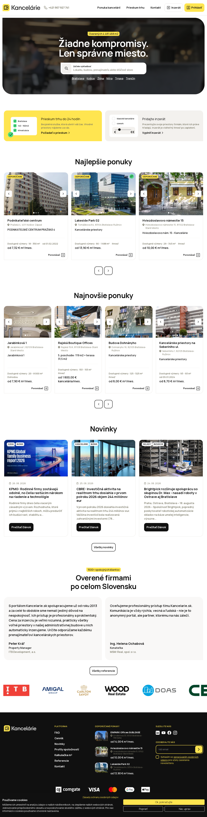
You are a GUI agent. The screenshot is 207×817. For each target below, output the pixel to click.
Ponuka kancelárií (108, 7)
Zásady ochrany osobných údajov (100, 797)
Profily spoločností (66, 749)
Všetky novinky (103, 547)
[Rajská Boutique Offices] (78, 322)
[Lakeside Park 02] (103, 193)
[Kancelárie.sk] (21, 7)
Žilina (100, 78)
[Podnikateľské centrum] (36, 193)
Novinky (59, 744)
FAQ (57, 732)
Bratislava (78, 78)
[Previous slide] (8, 194)
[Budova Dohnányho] (129, 322)
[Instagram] (175, 733)
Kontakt (156, 7)
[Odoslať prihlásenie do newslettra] (198, 749)
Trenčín (130, 78)
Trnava (119, 78)
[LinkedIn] (158, 733)
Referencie (61, 761)
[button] (34, 213)
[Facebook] (169, 733)
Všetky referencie (103, 671)
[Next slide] (63, 194)
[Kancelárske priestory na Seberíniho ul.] (179, 322)
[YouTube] (163, 733)
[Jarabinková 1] (27, 322)
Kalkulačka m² (63, 755)
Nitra (109, 78)
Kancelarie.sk (36, 606)
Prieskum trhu (135, 7)
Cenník (58, 738)
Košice (91, 78)
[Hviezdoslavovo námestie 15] (171, 193)
